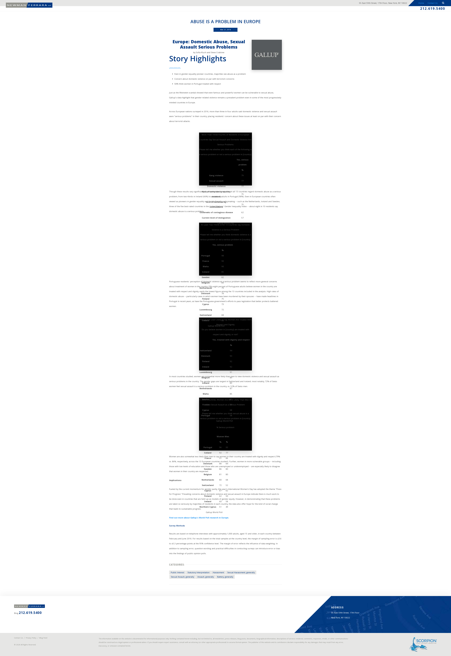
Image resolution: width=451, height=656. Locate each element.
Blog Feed (43, 638)
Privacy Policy (31, 638)
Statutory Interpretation (198, 572)
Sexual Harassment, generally (241, 572)
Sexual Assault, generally (182, 577)
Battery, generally (225, 577)
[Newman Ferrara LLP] (29, 5)
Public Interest (177, 572)
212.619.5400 (432, 9)
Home (421, 3)
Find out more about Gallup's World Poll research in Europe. (199, 518)
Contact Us (433, 3)
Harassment (218, 572)
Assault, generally (205, 577)
